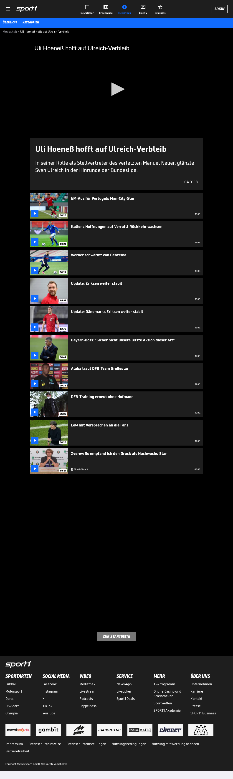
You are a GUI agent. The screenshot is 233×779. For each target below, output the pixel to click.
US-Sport (12, 706)
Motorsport (13, 691)
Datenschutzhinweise (44, 744)
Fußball (11, 684)
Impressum (14, 744)
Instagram (50, 691)
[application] (116, 89)
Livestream (87, 691)
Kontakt (196, 698)
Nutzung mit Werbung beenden (175, 744)
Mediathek (87, 684)
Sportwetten (163, 703)
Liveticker (123, 691)
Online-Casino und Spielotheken (167, 693)
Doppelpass (87, 706)
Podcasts (86, 698)
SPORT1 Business (203, 713)
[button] (116, 89)
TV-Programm (164, 684)
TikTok (47, 706)
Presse (195, 706)
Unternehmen (201, 684)
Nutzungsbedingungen (129, 744)
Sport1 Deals (125, 698)
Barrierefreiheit (17, 751)
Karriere (196, 691)
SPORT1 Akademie (167, 710)
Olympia (11, 713)
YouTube (49, 713)
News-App (124, 684)
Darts (9, 698)
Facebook (50, 684)
